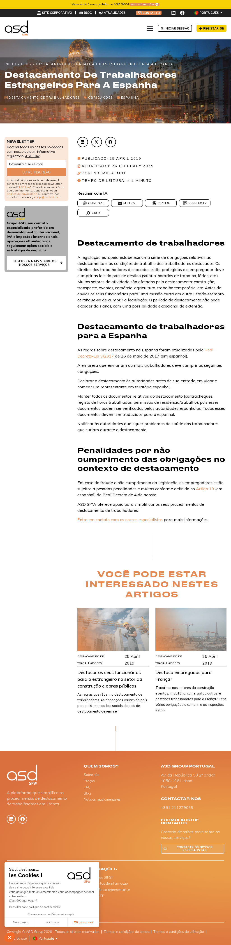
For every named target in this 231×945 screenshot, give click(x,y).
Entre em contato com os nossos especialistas (120, 519)
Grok (96, 213)
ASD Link (32, 156)
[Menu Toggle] (150, 28)
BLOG (26, 64)
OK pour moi (83, 922)
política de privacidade (22, 194)
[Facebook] (182, 13)
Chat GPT (96, 203)
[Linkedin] (173, 13)
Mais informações (143, 4)
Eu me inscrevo (36, 172)
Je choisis (52, 922)
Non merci (20, 922)
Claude (163, 203)
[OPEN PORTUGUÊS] (221, 13)
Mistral (129, 203)
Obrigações (100, 97)
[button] (9, 937)
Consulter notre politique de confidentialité (35, 907)
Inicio (10, 64)
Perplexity (198, 203)
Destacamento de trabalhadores (44, 97)
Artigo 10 (205, 488)
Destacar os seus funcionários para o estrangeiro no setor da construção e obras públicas (109, 679)
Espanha (130, 97)
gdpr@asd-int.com (47, 197)
